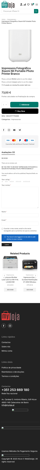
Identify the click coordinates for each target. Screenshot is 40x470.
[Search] (36, 11)
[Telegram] (19, 130)
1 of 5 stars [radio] (2, 182)
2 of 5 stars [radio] (6, 182)
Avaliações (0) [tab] (8, 152)
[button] (21, 4)
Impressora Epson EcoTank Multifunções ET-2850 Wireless (29, 279)
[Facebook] (4, 130)
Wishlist (14, 79)
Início (3, 19)
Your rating (6, 179)
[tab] (8, 153)
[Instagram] (9, 130)
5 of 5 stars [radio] (26, 182)
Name (4, 212)
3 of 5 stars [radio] (12, 182)
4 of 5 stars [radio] (18, 182)
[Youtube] (14, 130)
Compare (14, 82)
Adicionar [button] (10, 289)
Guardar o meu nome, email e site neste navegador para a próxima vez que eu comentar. (20, 229)
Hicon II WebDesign (26, 459)
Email (4, 220)
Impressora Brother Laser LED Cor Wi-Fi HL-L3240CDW (10, 279)
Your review (6, 185)
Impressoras (11, 19)
